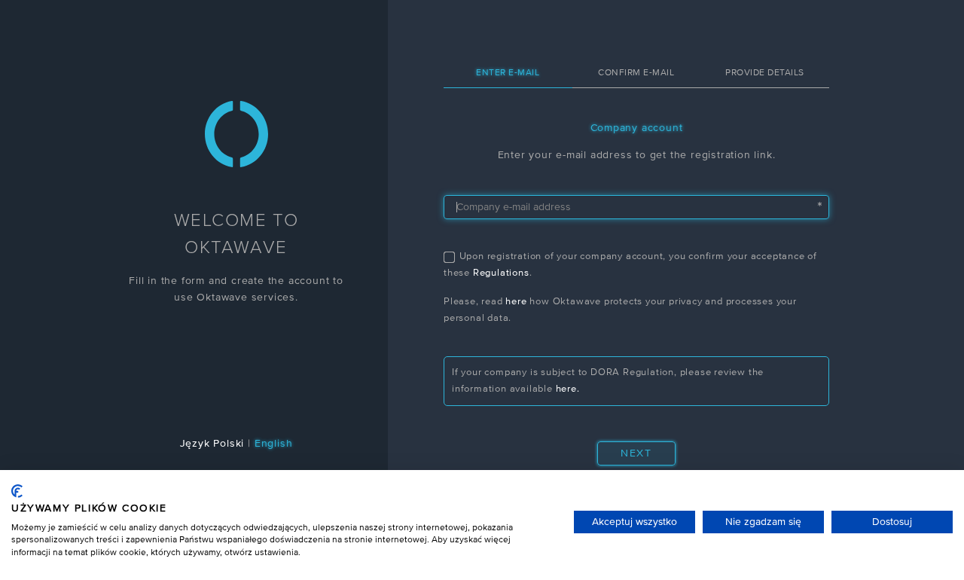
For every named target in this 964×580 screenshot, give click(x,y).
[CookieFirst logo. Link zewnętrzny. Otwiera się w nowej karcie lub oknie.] (17, 491)
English (274, 443)
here (515, 302)
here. (568, 389)
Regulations (501, 273)
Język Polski (212, 443)
